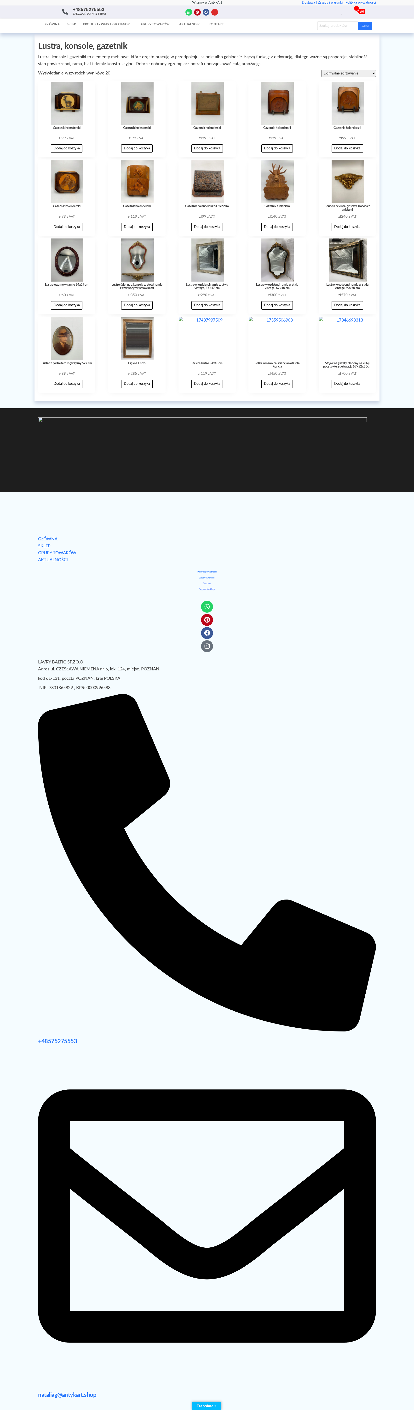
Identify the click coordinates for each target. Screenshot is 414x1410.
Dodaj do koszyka (67, 148)
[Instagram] (214, 12)
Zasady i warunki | (331, 2)
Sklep (71, 24)
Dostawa (207, 584)
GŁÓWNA (48, 539)
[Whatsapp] (188, 12)
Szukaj (365, 25)
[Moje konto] (347, 11)
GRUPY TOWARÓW (57, 553)
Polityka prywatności (360, 2)
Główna (52, 24)
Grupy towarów (155, 24)
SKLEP (44, 546)
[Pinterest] (197, 12)
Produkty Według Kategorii (107, 24)
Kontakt (216, 24)
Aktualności (190, 24)
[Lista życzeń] (342, 11)
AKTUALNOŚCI (53, 560)
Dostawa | (310, 2)
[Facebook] (206, 12)
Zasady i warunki (206, 578)
